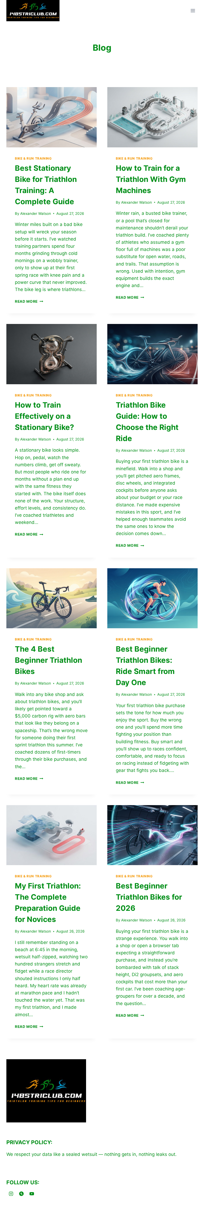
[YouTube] (31, 1193)
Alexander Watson (35, 213)
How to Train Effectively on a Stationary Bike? (44, 416)
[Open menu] (193, 11)
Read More (29, 301)
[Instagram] (10, 1193)
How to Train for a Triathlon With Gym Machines (151, 179)
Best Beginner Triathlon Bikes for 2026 (149, 897)
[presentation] (51, 117)
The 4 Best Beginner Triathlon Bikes (48, 660)
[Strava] (21, 1193)
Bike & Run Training (33, 158)
